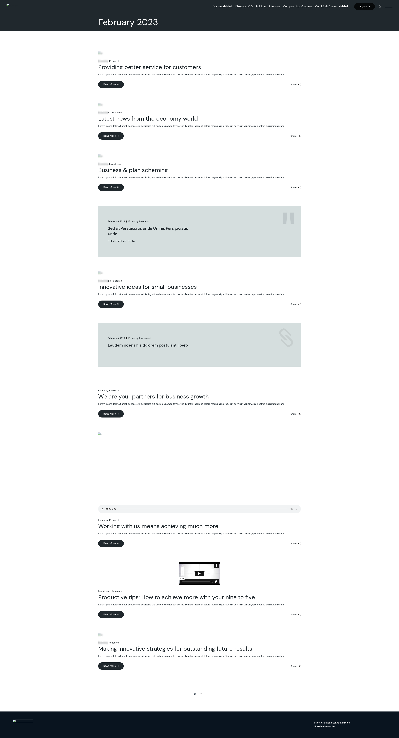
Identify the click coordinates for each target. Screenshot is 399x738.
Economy (103, 390)
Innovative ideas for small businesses (147, 287)
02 (200, 694)
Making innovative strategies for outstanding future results (175, 648)
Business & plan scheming (133, 170)
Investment (115, 164)
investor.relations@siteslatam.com (332, 722)
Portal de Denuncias (324, 726)
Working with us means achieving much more (158, 526)
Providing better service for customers (149, 67)
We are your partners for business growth (153, 396)
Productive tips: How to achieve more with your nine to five (176, 597)
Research (114, 61)
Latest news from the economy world (148, 118)
